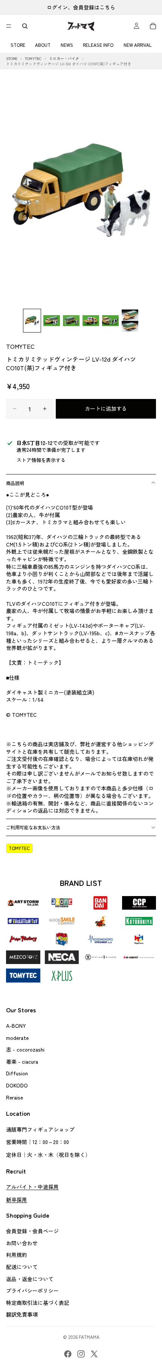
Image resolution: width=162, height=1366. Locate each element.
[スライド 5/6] (110, 321)
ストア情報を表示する (41, 460)
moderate (17, 1037)
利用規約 (16, 1255)
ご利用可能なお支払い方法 (33, 827)
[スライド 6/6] (130, 321)
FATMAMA (89, 1337)
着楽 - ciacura (22, 1061)
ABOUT (42, 45)
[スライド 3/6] (71, 321)
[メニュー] (8, 26)
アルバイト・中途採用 (32, 1186)
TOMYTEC (20, 346)
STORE (18, 45)
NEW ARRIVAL (138, 45)
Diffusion (17, 1073)
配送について (22, 1267)
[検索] (25, 26)
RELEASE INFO (98, 45)
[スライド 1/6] (32, 321)
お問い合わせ (22, 1243)
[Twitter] (94, 1353)
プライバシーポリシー (32, 1290)
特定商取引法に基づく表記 (37, 1302)
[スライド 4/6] (91, 321)
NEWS (67, 45)
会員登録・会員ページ (32, 1231)
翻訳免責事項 (22, 1314)
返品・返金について (29, 1279)
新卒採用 (16, 1199)
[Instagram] (81, 1353)
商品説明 (15, 483)
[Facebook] (67, 1353)
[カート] (153, 26)
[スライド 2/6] (51, 321)
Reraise (14, 1097)
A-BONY (16, 1025)
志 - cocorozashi (25, 1049)
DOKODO (17, 1085)
